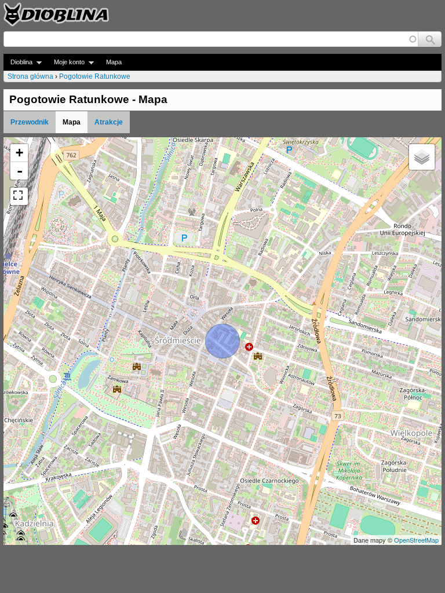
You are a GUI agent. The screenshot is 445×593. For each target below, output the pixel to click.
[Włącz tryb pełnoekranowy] (19, 196)
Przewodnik (29, 122)
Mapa (114, 61)
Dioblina (17, 62)
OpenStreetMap (416, 539)
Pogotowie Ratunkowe (94, 76)
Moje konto (66, 62)
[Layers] (422, 157)
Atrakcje (108, 122)
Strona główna (30, 76)
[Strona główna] (56, 14)
